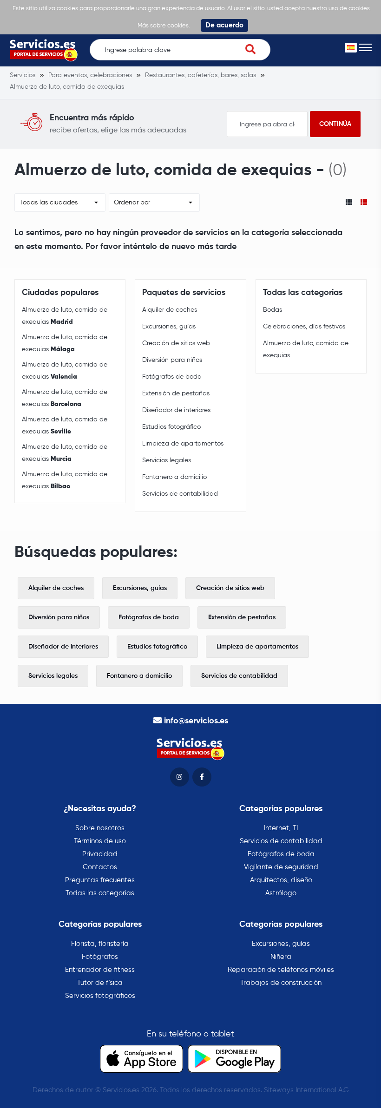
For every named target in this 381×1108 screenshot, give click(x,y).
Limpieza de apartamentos (182, 443)
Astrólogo (280, 893)
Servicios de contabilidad (180, 494)
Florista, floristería (100, 943)
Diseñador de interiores (176, 410)
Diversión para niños (172, 360)
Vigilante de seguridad (281, 867)
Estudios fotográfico (171, 427)
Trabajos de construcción (281, 982)
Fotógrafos (100, 956)
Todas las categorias (100, 893)
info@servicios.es (196, 721)
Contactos (100, 867)
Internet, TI (281, 828)
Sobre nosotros (100, 828)
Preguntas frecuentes (100, 880)
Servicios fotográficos (100, 995)
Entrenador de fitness (100, 969)
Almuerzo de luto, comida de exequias (64, 316)
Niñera (280, 956)
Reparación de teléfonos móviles (281, 969)
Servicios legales (166, 460)
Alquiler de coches (169, 310)
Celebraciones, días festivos (304, 326)
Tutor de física (100, 982)
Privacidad (100, 854)
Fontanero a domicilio (174, 477)
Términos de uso (100, 841)
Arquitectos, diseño (281, 880)
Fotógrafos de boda (172, 377)
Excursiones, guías (169, 326)
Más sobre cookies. (164, 26)
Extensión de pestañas (176, 393)
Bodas (272, 310)
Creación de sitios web (176, 343)
